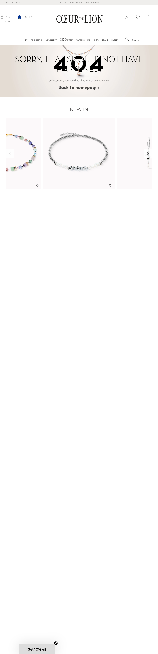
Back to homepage (78, 87)
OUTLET (114, 40)
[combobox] (141, 40)
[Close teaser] (56, 643)
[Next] (148, 153)
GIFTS (96, 40)
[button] (37, 649)
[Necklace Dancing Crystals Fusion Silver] (79, 153)
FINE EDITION (37, 40)
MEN (89, 40)
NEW (26, 40)
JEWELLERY (51, 40)
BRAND (105, 40)
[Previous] (10, 153)
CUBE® (66, 40)
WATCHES (80, 40)
